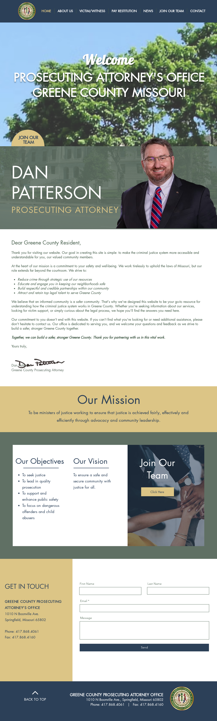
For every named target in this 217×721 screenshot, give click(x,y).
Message (86, 617)
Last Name (154, 583)
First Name (87, 583)
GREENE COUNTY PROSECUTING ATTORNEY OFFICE (116, 694)
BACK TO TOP (35, 699)
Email (83, 600)
